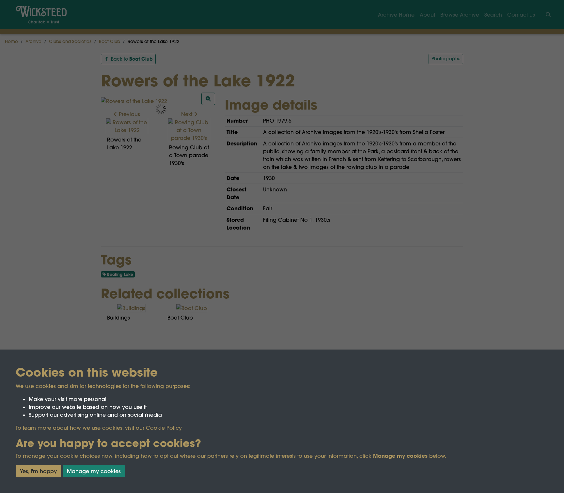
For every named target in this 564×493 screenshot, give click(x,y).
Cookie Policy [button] (164, 428)
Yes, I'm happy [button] (38, 471)
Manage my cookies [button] (94, 471)
